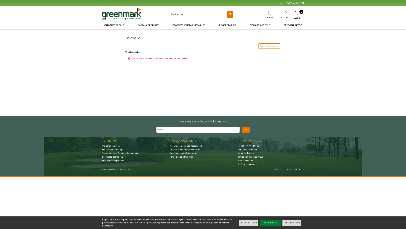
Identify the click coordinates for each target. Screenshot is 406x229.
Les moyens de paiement (113, 161)
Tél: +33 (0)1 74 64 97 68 (248, 146)
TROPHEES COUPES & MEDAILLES (189, 25)
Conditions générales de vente (183, 153)
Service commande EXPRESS (250, 157)
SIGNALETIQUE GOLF (260, 25)
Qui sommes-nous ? (111, 146)
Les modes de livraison (112, 157)
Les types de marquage (112, 150)
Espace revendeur (245, 161)
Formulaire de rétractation (181, 157)
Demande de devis (246, 153)
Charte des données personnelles (185, 150)
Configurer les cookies (247, 164)
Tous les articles (132, 52)
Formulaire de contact (247, 150)
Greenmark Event (293, 25)
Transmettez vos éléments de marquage (120, 153)
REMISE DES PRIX (227, 25)
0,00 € (299, 18)
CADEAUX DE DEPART (148, 25)
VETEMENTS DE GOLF (114, 25)
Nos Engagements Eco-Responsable (186, 146)
